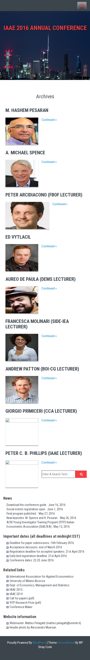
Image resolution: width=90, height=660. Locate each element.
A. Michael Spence (25, 152)
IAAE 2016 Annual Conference (45, 28)
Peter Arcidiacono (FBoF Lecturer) (43, 195)
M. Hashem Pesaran (26, 110)
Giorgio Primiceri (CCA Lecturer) (41, 411)
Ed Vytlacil (18, 237)
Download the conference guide (27, 505)
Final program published (23, 513)
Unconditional (66, 642)
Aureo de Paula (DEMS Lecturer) (40, 279)
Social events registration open (27, 509)
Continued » (49, 120)
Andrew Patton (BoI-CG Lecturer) (42, 369)
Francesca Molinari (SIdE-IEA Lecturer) (37, 324)
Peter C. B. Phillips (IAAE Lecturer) (43, 453)
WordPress (39, 642)
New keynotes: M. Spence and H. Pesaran (33, 518)
